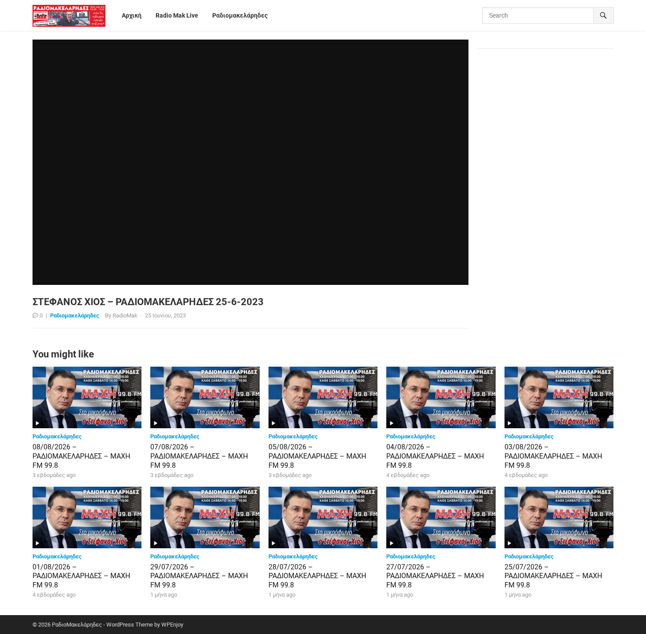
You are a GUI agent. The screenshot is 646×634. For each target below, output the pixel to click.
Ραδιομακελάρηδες (74, 315)
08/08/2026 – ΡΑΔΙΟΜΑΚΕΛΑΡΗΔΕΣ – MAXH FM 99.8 (81, 456)
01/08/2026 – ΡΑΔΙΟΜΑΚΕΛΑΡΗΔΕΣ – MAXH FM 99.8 (81, 576)
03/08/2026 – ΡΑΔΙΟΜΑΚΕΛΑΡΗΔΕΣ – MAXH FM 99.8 (553, 456)
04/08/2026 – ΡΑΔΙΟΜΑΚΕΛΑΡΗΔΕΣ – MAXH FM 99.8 (435, 456)
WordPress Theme (129, 624)
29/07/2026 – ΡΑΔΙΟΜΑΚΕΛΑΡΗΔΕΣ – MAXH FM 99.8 (199, 576)
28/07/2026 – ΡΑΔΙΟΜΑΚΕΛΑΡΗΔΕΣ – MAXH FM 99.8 (317, 576)
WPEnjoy (172, 624)
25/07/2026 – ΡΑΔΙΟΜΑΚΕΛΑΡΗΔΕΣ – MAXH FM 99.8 (553, 576)
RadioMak (125, 315)
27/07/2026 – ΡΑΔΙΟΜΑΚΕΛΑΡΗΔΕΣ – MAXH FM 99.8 (435, 576)
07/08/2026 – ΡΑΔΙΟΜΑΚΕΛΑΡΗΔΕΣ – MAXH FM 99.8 (199, 456)
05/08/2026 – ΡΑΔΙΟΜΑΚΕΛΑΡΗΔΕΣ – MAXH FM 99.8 (317, 456)
